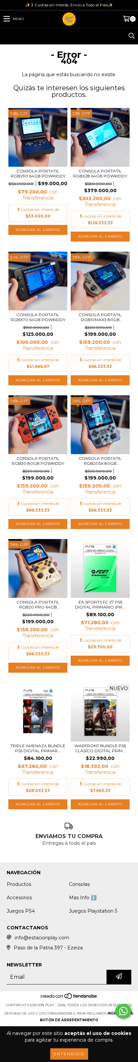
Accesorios (19, 898)
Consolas (79, 884)
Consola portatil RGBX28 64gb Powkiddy (100, 173)
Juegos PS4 (21, 911)
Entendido (69, 1053)
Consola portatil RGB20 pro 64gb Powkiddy (37, 605)
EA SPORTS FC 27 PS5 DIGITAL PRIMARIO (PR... (100, 605)
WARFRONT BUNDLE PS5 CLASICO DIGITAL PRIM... (100, 748)
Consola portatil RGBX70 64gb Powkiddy (38, 317)
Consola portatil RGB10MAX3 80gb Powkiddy (100, 317)
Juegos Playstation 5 (93, 911)
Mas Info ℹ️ (82, 898)
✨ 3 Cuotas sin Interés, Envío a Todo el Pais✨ (69, 4)
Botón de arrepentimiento (69, 1020)
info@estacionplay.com (42, 938)
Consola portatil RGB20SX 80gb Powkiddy (100, 461)
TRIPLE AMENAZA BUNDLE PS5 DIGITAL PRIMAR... (37, 748)
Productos (19, 884)
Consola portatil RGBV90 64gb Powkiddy (38, 173)
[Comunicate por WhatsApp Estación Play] (123, 1011)
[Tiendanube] (69, 998)
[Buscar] (131, 36)
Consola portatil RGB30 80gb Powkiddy (38, 461)
